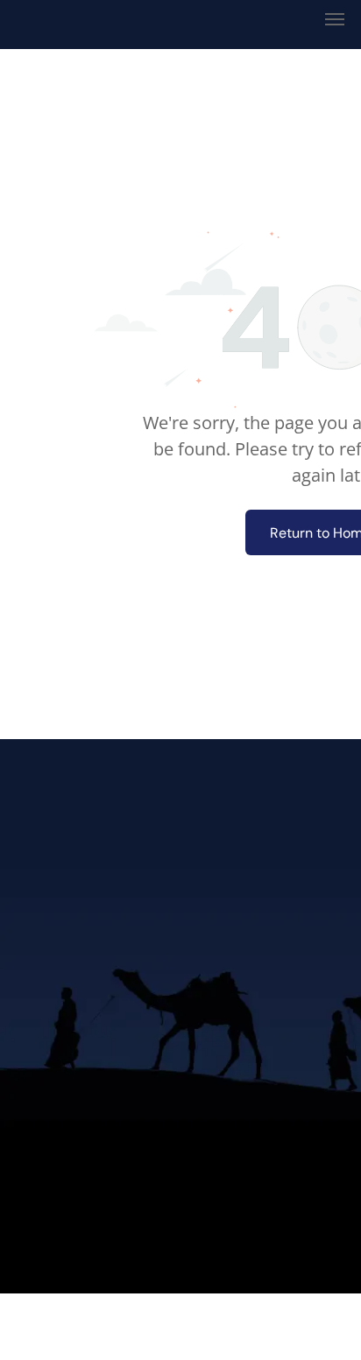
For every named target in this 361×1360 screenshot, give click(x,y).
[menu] (334, 19)
